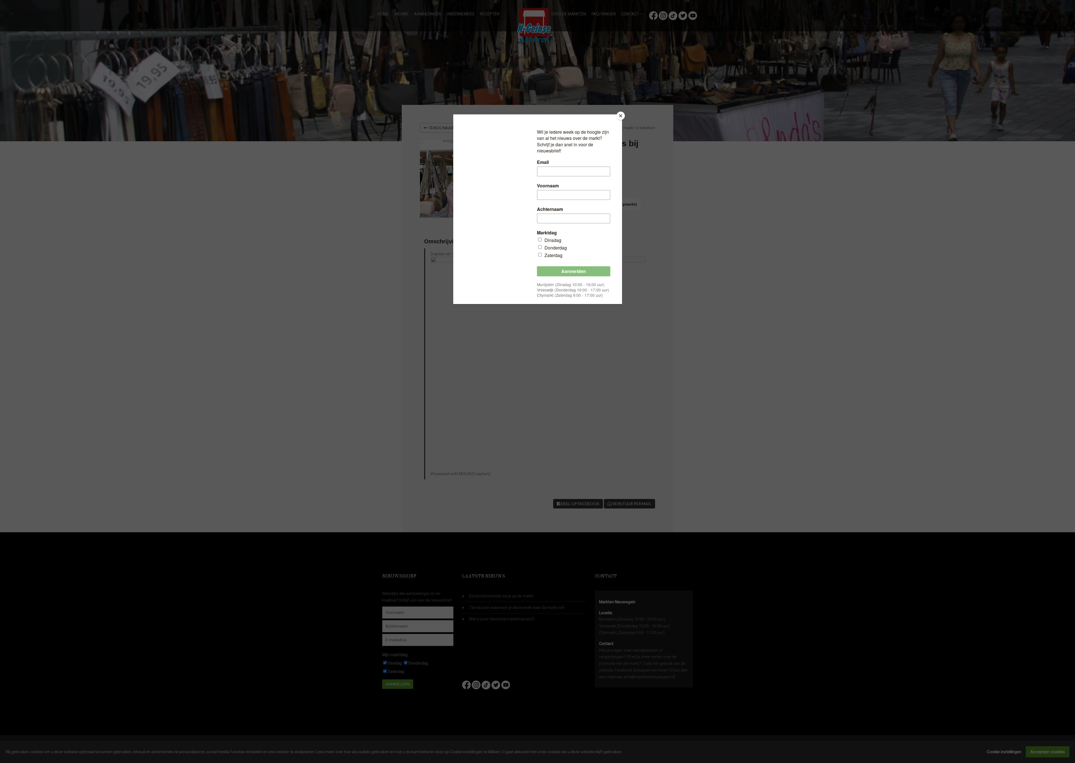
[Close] (620, 116)
